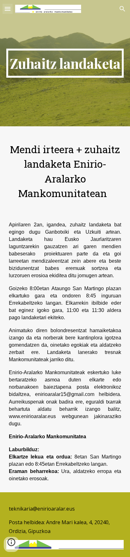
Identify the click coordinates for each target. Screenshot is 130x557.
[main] (65, 63)
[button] (7, 8)
